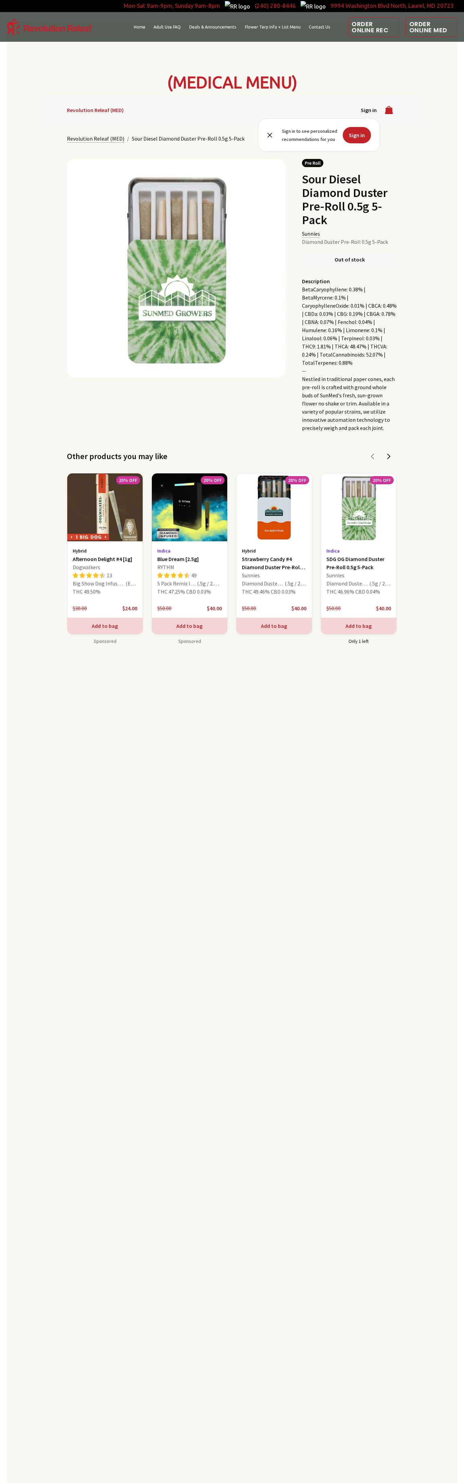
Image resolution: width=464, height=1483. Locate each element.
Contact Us (319, 27)
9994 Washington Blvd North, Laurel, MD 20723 (392, 5)
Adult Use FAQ (167, 27)
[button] (373, 27)
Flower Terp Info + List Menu (273, 27)
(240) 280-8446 (275, 5)
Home (139, 27)
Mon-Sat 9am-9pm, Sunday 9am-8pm (172, 5)
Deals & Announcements (212, 27)
